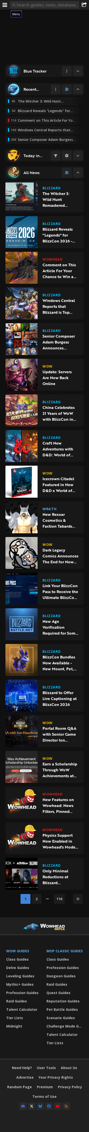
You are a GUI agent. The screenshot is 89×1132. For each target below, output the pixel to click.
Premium (45, 1087)
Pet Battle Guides (62, 1009)
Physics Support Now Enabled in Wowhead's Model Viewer (60, 841)
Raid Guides (16, 1001)
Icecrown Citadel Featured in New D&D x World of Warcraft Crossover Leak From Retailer (60, 484)
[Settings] (67, 156)
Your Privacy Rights (56, 1077)
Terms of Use (44, 1096)
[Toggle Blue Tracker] (78, 71)
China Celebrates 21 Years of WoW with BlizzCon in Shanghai (59, 413)
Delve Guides (17, 967)
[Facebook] (49, 1106)
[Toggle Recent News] (78, 89)
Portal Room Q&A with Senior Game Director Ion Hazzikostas (59, 734)
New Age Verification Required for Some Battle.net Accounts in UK (60, 627)
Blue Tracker (34, 71)
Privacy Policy (70, 1087)
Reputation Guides (63, 1001)
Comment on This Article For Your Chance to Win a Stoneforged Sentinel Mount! (59, 271)
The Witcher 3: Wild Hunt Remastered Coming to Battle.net (56, 199)
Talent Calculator (21, 1009)
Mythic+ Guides (20, 984)
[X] (31, 1106)
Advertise (25, 1077)
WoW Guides (17, 951)
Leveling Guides (20, 976)
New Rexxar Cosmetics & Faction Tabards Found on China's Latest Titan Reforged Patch (59, 520)
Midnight (14, 1026)
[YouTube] (57, 1106)
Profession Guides (22, 992)
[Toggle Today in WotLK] (78, 156)
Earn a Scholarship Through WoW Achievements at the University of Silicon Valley (60, 770)
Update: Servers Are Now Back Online (57, 378)
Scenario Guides (60, 1017)
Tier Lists (14, 1017)
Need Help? (22, 1067)
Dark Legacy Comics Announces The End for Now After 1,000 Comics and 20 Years (60, 556)
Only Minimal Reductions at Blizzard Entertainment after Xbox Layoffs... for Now (59, 877)
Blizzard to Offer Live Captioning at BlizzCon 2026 (60, 698)
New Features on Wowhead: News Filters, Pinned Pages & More (58, 805)
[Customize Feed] (67, 89)
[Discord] (23, 1106)
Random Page (19, 1087)
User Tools (46, 1067)
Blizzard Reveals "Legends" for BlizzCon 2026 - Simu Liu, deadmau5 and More (58, 235)
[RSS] (66, 1106)
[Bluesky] (40, 1106)
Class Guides (17, 959)
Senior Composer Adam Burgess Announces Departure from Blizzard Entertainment (59, 342)
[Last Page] (78, 899)
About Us (69, 1067)
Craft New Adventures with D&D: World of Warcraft (58, 449)
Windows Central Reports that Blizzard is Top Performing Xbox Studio (59, 306)
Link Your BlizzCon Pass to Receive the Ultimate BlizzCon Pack (60, 591)
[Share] (84, 5)
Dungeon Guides (61, 976)
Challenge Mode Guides (65, 1026)
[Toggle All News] (78, 173)
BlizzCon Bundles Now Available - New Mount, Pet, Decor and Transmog (59, 663)
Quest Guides (58, 992)
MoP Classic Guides (64, 951)
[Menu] (5, 5)
